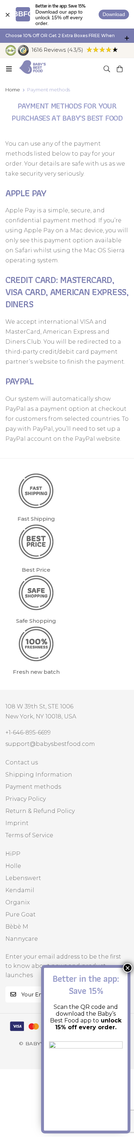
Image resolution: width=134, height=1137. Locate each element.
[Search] (106, 68)
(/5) (57, 49)
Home (12, 89)
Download (114, 14)
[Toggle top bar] (127, 36)
